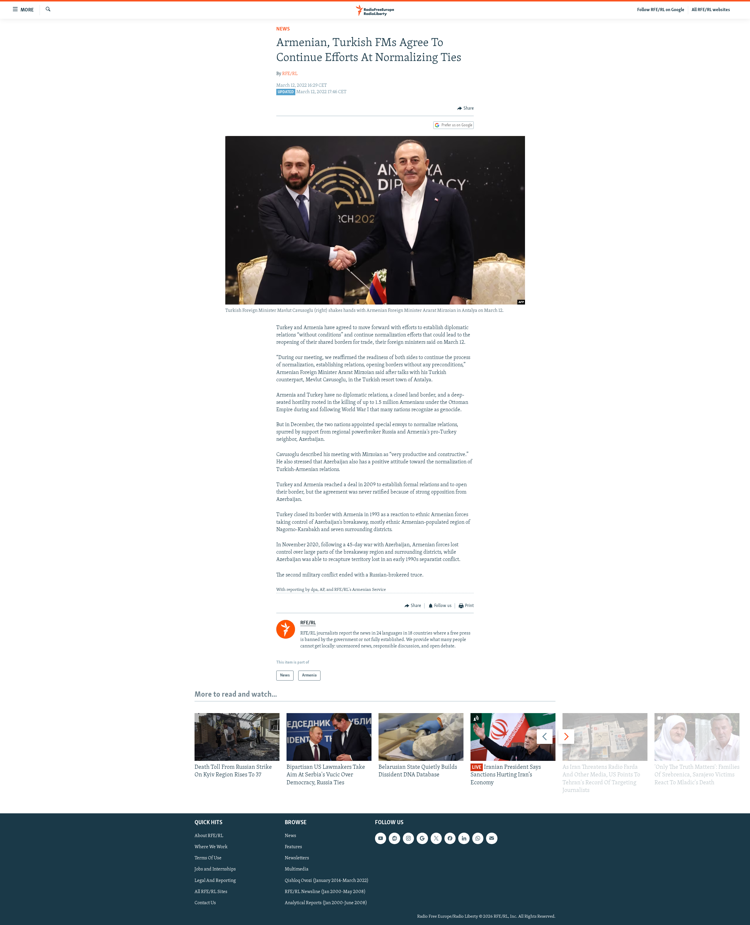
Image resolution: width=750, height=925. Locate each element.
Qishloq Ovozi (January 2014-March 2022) (327, 880)
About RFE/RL (209, 836)
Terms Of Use (208, 858)
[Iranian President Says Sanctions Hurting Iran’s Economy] (513, 737)
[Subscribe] (491, 838)
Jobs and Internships (215, 869)
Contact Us (205, 903)
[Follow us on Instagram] (408, 838)
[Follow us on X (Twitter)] (436, 838)
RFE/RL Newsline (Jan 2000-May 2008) (325, 892)
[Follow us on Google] (422, 838)
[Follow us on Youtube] (380, 838)
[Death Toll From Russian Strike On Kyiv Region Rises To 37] (237, 737)
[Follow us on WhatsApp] (477, 838)
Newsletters (297, 858)
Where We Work (211, 847)
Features (293, 847)
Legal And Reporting (215, 880)
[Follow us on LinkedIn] (463, 838)
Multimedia (296, 869)
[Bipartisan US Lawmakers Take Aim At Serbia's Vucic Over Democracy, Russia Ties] (329, 737)
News (283, 29)
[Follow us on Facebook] (450, 838)
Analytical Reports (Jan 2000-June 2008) (326, 903)
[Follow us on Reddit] (394, 838)
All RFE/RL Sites (211, 892)
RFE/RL (290, 74)
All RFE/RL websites (711, 10)
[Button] (465, 108)
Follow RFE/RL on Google (660, 10)
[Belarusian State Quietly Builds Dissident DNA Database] (421, 737)
